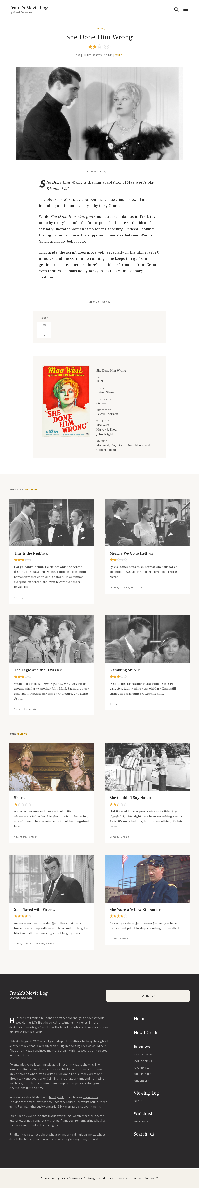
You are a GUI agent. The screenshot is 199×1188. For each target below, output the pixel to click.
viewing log (33, 1116)
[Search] (176, 9)
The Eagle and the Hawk (38, 670)
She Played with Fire (34, 909)
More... (120, 55)
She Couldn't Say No (130, 797)
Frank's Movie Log (28, 8)
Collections (143, 1061)
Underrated (143, 1074)
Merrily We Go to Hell (131, 553)
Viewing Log (146, 1093)
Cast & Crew (143, 1054)
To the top (147, 995)
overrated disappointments (82, 1106)
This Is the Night (31, 553)
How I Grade (146, 1033)
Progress (141, 1121)
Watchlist (143, 1113)
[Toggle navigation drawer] (186, 9)
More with (24, 489)
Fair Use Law (146, 1178)
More (18, 734)
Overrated (142, 1067)
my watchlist (96, 1134)
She (20, 797)
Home (140, 1019)
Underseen (141, 1080)
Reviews (99, 28)
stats (56, 1120)
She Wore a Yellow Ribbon (135, 909)
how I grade (56, 1097)
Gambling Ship (126, 670)
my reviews (90, 1097)
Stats (138, 1101)
